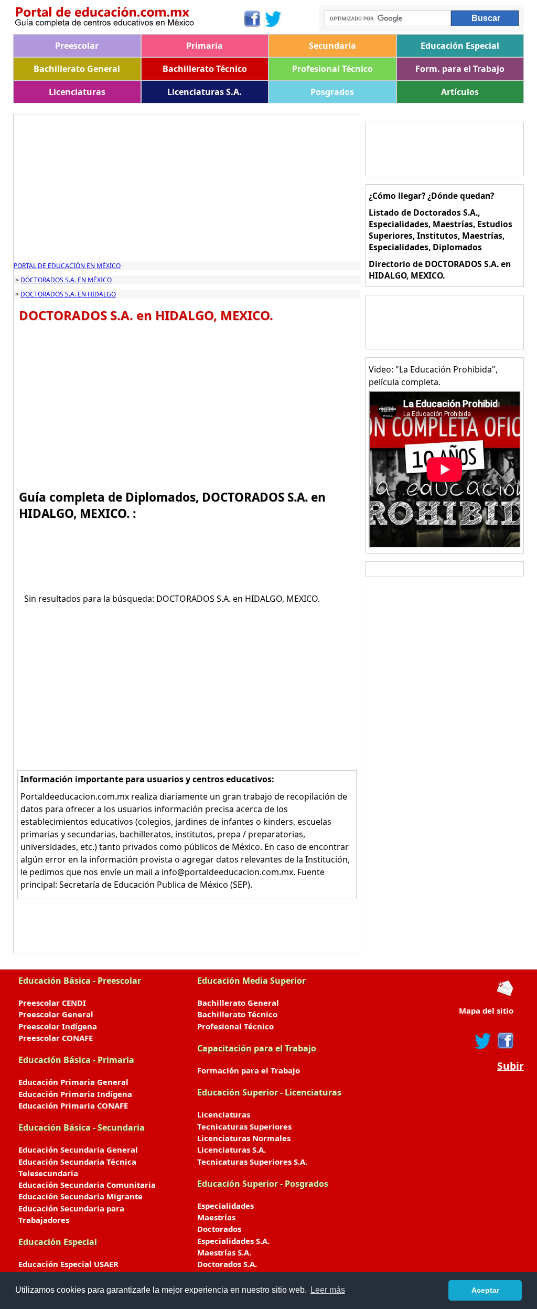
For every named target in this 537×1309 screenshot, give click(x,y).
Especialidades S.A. (233, 1241)
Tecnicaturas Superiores (244, 1126)
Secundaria (332, 45)
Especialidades (225, 1205)
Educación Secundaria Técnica (77, 1161)
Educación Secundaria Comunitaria (87, 1184)
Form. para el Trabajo (459, 69)
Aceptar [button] (485, 1290)
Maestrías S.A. (224, 1252)
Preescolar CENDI (52, 1002)
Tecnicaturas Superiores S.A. (252, 1161)
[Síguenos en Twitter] (273, 18)
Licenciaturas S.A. (204, 92)
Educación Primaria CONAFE (73, 1105)
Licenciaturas (77, 92)
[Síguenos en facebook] (504, 1041)
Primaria (204, 45)
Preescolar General (55, 1014)
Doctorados (219, 1228)
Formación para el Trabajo (248, 1070)
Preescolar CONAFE (55, 1038)
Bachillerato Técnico (205, 69)
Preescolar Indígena (57, 1026)
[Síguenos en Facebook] (251, 18)
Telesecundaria (48, 1173)
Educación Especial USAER (68, 1264)
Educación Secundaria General (78, 1149)
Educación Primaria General (73, 1082)
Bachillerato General (77, 69)
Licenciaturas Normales (244, 1138)
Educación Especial (460, 45)
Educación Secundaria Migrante (80, 1196)
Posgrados (332, 92)
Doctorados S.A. (227, 1264)
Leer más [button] (327, 1289)
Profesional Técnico (332, 69)
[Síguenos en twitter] (483, 1041)
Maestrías (216, 1217)
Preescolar (77, 45)
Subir (510, 1066)
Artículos (460, 92)
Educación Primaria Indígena (75, 1094)
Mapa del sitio (486, 1010)
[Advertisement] (187, 187)
